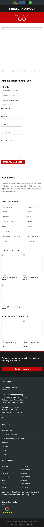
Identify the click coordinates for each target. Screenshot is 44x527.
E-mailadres (5, 133)
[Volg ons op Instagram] (23, 2)
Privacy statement (34, 521)
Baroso (26, 15)
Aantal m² (4, 116)
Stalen (4, 455)
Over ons (5, 447)
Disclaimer (8, 521)
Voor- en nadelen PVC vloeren (13, 439)
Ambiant (18, 15)
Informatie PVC (7, 431)
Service (4, 451)
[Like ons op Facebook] (20, 2)
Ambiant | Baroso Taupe (9, 277)
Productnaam (5, 108)
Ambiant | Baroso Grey (30, 277)
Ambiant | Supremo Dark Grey (31, 343)
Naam (3, 124)
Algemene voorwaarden (19, 521)
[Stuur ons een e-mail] (27, 2)
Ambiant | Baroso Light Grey (11, 307)
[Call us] (30, 2)
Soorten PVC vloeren (9, 435)
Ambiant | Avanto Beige (9, 342)
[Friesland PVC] (22, 9)
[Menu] (3, 8)
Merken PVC (6, 443)
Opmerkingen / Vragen (9, 141)
